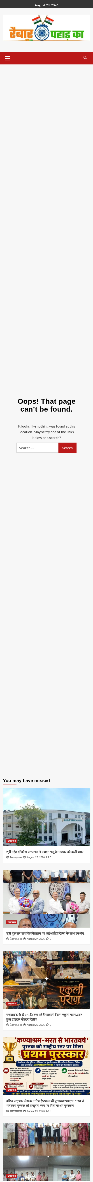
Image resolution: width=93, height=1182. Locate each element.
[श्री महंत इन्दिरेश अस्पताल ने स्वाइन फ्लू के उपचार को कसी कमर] (46, 817)
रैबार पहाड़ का (16, 857)
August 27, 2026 (36, 857)
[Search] (85, 58)
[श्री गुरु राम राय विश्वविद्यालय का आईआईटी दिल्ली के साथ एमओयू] (46, 899)
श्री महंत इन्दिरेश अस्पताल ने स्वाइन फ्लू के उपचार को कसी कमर (45, 852)
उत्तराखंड (12, 840)
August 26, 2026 (36, 1024)
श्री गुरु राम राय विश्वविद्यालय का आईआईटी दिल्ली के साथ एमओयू (45, 933)
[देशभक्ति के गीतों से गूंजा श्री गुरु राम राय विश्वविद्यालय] (46, 1152)
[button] (7, 57)
